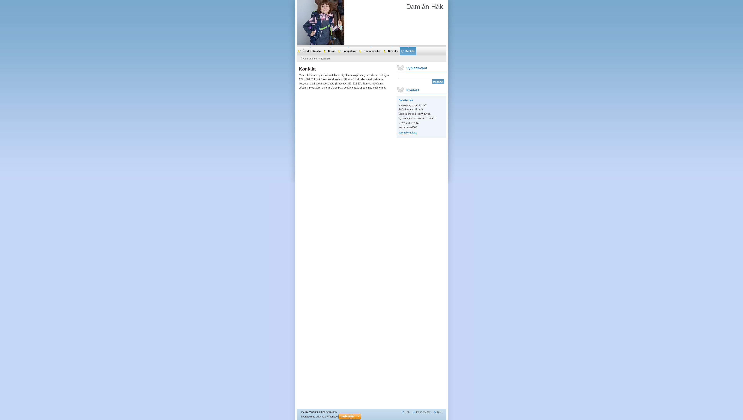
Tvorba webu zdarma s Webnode (319, 416)
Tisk (407, 412)
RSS (439, 412)
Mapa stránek (423, 412)
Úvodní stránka (309, 59)
